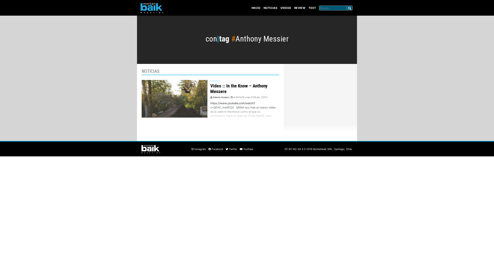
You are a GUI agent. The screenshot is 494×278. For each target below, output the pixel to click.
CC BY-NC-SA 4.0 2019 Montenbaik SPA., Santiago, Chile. (318, 149)
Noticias (270, 7)
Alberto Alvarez (221, 97)
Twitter (232, 149)
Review (300, 7)
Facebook (217, 149)
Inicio (256, 7)
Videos (285, 7)
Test (312, 7)
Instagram (200, 149)
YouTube (247, 149)
